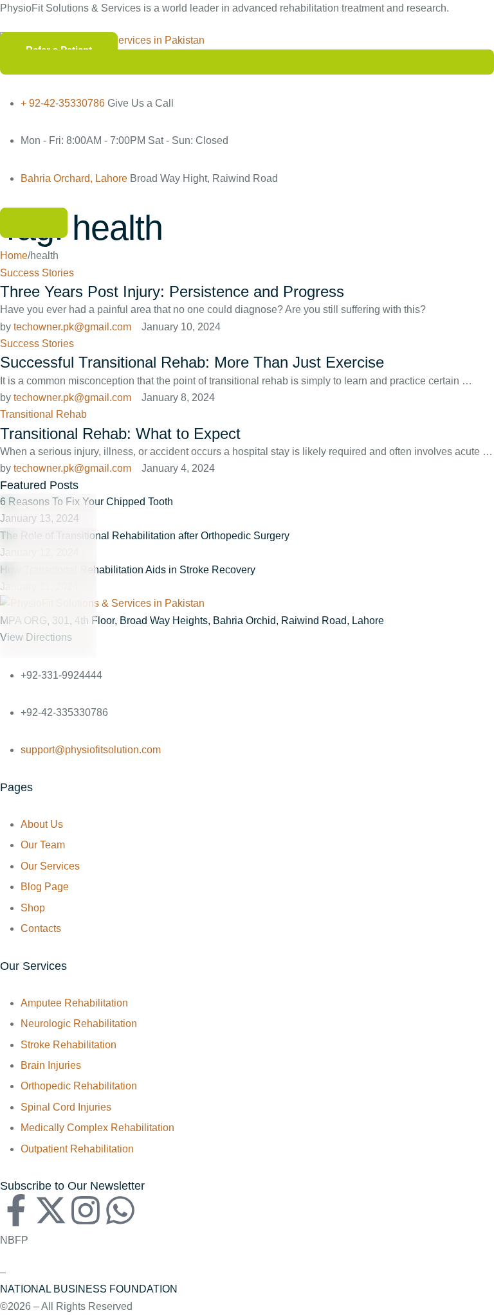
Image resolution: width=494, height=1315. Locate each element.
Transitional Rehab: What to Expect (120, 433)
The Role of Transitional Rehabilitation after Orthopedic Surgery (144, 535)
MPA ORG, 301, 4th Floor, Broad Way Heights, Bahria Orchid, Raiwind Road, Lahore (192, 620)
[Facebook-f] (16, 1210)
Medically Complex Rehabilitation (97, 1127)
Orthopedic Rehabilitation (79, 1085)
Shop (33, 907)
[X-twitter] (51, 1210)
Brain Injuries (51, 1065)
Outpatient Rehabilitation (77, 1148)
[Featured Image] (48, 502)
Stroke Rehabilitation (68, 1044)
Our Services (50, 866)
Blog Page (45, 886)
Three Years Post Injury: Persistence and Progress (172, 291)
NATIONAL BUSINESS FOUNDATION (89, 1289)
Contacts (41, 928)
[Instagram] (85, 1210)
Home (14, 255)
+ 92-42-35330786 (63, 103)
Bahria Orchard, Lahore (74, 178)
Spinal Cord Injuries (66, 1107)
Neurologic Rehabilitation (79, 1023)
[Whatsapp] (120, 1210)
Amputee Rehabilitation (74, 1002)
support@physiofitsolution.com (91, 749)
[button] (34, 223)
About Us (42, 824)
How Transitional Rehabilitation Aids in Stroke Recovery (127, 569)
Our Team (43, 844)
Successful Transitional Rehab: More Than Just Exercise (192, 362)
